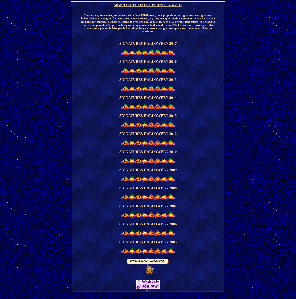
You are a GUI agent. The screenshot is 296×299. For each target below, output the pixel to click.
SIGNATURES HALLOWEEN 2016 (148, 62)
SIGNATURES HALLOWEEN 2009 (148, 170)
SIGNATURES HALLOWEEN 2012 (148, 134)
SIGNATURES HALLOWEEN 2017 (148, 43)
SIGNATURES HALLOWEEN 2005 (148, 242)
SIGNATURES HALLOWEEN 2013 (148, 116)
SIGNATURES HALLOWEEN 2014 (148, 98)
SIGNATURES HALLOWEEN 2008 (148, 188)
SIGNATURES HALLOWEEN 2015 (148, 80)
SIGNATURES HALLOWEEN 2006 (148, 224)
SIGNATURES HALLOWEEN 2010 (148, 152)
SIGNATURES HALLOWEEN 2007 (148, 206)
